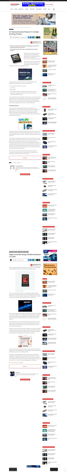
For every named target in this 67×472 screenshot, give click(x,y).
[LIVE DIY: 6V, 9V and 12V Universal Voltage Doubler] (45, 166)
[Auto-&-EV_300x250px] (25, 129)
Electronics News (13, 27)
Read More (16, 169)
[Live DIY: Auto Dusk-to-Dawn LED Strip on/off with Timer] (45, 170)
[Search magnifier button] (53, 9)
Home (10, 27)
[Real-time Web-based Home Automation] (45, 86)
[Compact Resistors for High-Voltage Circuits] (45, 186)
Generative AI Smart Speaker (52, 69)
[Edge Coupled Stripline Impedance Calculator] (45, 238)
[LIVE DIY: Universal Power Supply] (45, 162)
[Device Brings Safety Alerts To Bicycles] (45, 142)
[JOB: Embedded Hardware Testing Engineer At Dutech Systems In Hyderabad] (45, 210)
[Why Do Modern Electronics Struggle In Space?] (45, 74)
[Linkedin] (45, 0)
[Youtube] (48, 0)
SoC (21, 162)
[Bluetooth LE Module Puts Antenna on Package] (45, 134)
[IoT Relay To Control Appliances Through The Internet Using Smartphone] (45, 66)
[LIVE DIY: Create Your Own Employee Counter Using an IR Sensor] (45, 158)
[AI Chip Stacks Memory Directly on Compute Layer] (45, 146)
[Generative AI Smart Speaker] (45, 70)
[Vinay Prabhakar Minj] (11, 37)
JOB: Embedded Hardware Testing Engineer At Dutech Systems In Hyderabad (51, 210)
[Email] (37, 37)
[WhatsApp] (35, 37)
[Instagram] (44, 0)
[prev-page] (43, 78)
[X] (46, 0)
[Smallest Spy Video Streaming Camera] (45, 94)
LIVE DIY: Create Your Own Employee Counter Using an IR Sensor (52, 158)
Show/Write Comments (25, 174)
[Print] (39, 37)
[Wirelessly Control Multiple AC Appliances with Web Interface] (45, 98)
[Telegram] (29, 37)
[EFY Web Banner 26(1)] (25, 79)
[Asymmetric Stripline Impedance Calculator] (45, 242)
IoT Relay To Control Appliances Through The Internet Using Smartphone (52, 66)
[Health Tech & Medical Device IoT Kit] (33, 24)
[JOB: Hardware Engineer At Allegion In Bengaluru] (45, 214)
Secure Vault (14, 162)
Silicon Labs (18, 162)
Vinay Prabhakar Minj (15, 37)
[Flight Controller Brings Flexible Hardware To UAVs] (45, 110)
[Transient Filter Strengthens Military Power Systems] (45, 182)
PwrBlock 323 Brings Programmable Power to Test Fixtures (52, 114)
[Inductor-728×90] (37, 6)
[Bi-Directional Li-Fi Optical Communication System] (45, 61)
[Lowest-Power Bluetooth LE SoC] (45, 138)
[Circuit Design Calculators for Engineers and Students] (45, 230)
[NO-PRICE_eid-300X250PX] (50, 38)
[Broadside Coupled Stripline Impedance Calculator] (45, 234)
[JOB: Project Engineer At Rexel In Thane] (45, 218)
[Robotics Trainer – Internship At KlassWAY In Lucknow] (45, 206)
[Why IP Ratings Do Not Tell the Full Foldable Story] (45, 118)
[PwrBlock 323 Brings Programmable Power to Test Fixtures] (45, 114)
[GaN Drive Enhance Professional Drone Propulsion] (45, 190)
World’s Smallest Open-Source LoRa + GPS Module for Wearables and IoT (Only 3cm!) (52, 90)
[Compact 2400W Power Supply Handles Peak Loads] (45, 194)
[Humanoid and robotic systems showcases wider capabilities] (45, 123)
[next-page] (44, 78)
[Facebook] (43, 0)
